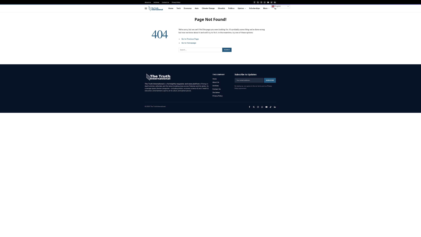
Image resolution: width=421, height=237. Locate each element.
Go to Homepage (188, 43)
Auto (197, 8)
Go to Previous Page (190, 39)
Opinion (241, 8)
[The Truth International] (156, 8)
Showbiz (221, 8)
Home (170, 8)
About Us (148, 2)
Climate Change (208, 8)
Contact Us (165, 2)
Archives (156, 2)
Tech (179, 8)
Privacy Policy (176, 2)
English (277, 6)
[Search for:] (200, 50)
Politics (231, 8)
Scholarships (254, 8)
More (265, 8)
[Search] (275, 8)
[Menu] (146, 8)
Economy (188, 8)
